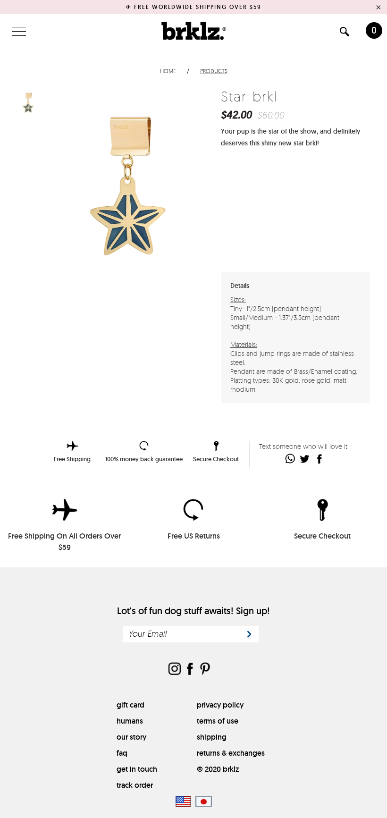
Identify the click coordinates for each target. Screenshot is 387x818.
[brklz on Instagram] (175, 669)
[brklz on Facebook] (190, 669)
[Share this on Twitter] (305, 458)
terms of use (217, 721)
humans (130, 721)
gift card (130, 705)
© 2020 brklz (218, 769)
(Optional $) (299, 236)
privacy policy (220, 705)
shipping (212, 737)
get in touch (137, 769)
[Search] (344, 33)
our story (131, 737)
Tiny (256, 173)
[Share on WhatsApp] (290, 458)
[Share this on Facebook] (320, 458)
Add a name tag (250, 237)
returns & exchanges (231, 753)
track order (135, 785)
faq (122, 753)
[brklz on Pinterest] (205, 669)
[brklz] (193, 30)
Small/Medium (281, 173)
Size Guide (344, 172)
